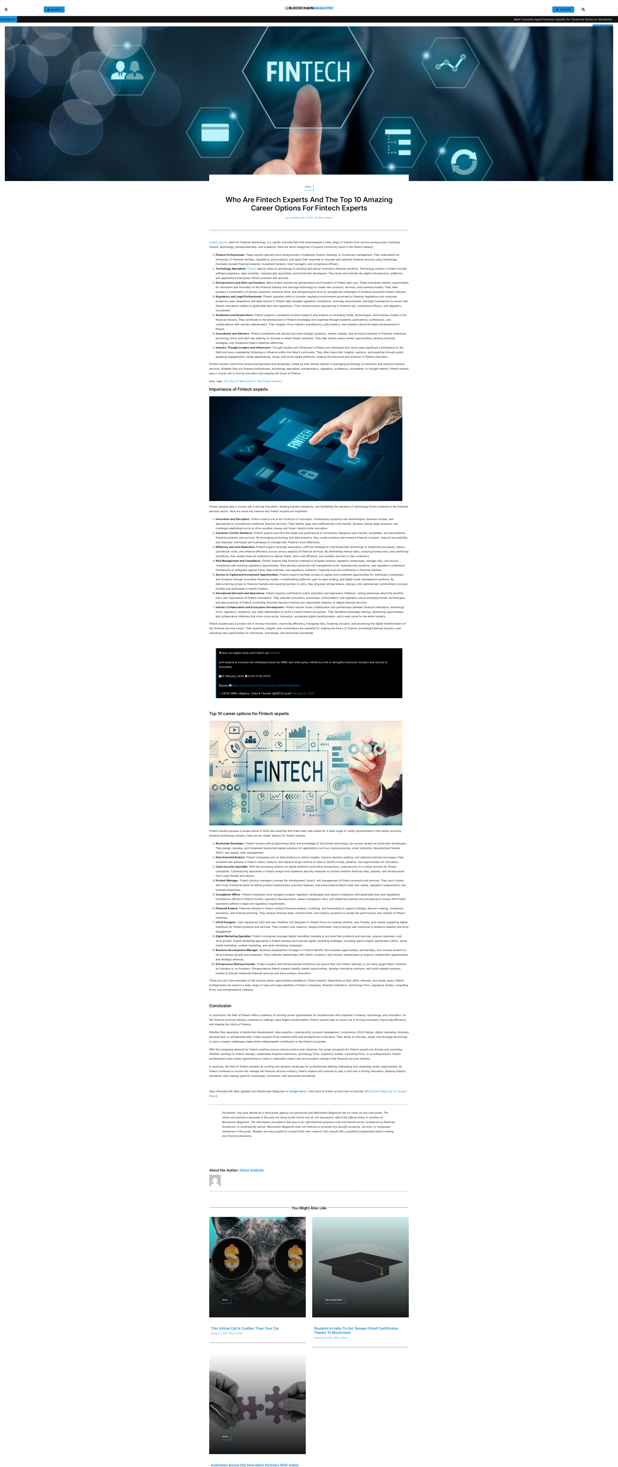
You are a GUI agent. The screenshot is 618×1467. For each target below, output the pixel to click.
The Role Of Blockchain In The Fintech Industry (253, 381)
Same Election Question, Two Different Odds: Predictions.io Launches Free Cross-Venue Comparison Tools (527, 19)
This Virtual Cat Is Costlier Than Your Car (245, 1328)
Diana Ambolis (325, 217)
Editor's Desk (236, 1333)
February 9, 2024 (303, 693)
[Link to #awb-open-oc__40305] (596, 9)
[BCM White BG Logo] (309, 7)
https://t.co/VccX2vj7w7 (247, 685)
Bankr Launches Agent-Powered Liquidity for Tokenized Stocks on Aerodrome (403, 19)
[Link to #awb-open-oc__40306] (6, 9)
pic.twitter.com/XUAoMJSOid (281, 685)
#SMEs (274, 653)
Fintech (251, 268)
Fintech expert (218, 242)
